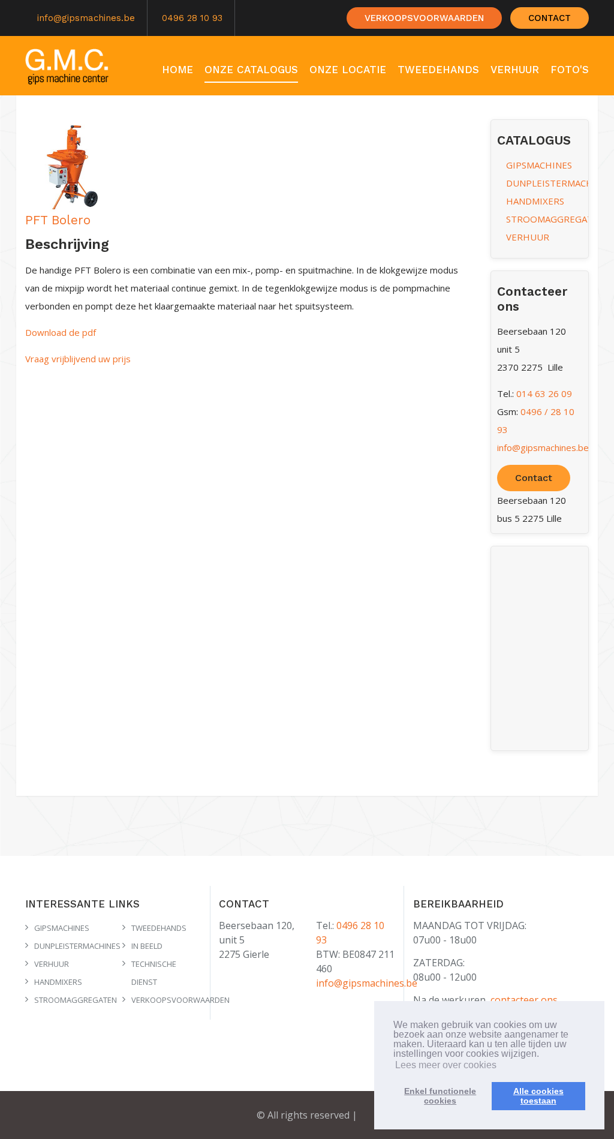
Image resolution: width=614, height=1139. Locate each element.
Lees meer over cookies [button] (445, 1065)
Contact (533, 477)
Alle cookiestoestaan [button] (538, 1095)
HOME (177, 70)
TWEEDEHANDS (438, 70)
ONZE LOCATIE (347, 70)
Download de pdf (60, 332)
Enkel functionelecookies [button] (440, 1095)
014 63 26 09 (544, 393)
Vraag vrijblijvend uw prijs (78, 359)
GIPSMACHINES (539, 165)
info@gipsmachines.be (86, 18)
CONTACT (549, 18)
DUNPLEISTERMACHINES (559, 183)
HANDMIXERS (535, 201)
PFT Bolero (58, 219)
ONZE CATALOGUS (251, 70)
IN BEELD (146, 945)
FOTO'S (569, 70)
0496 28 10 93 (192, 18)
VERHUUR (514, 70)
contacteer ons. (524, 999)
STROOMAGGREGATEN (555, 219)
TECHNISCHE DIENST (533, 104)
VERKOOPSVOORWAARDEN (424, 18)
